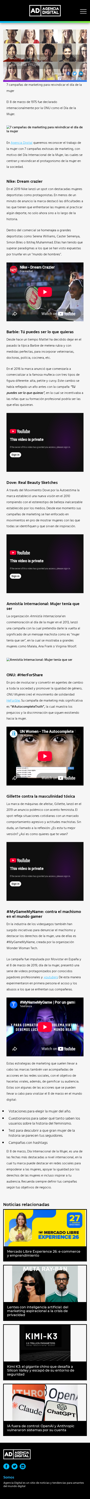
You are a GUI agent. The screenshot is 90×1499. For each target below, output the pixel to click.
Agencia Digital (21, 142)
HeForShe (13, 700)
